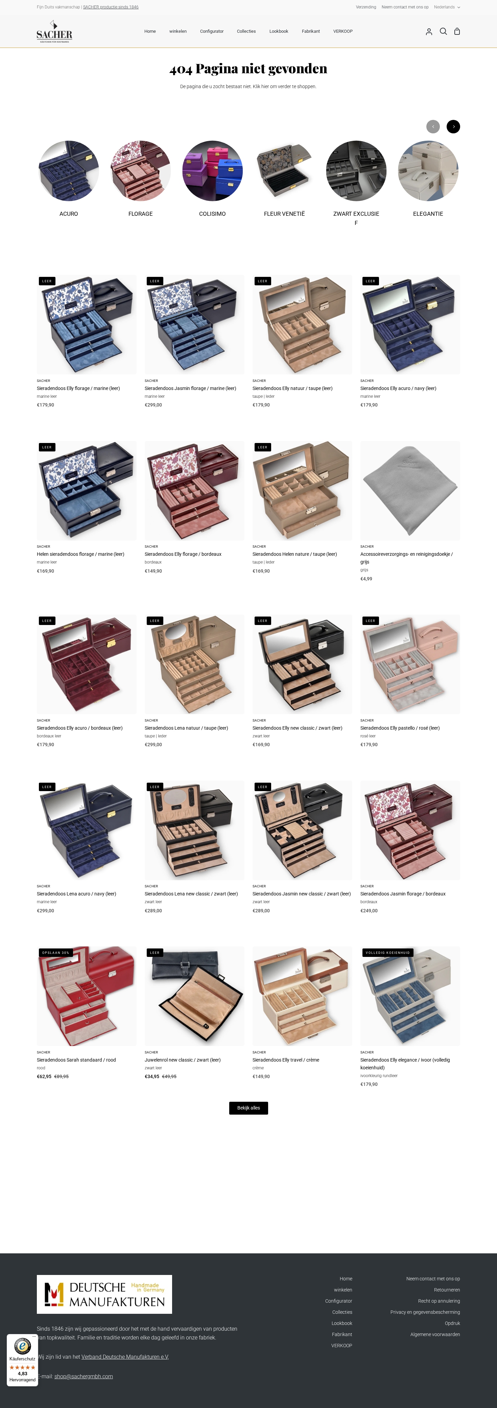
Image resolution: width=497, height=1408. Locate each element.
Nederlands (444, 7)
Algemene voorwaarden (435, 1334)
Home (346, 1279)
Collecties (342, 1312)
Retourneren (447, 1290)
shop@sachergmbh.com (83, 1376)
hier (265, 86)
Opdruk (452, 1323)
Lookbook (342, 1323)
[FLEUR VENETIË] (284, 183)
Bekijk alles (248, 1108)
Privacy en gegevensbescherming (425, 1312)
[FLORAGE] (141, 183)
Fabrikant (342, 1334)
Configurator (338, 1301)
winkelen (343, 1290)
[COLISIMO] (212, 183)
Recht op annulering (439, 1301)
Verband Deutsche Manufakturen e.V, (125, 1357)
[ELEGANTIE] (428, 183)
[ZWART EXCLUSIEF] (356, 188)
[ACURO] (69, 183)
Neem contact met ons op (433, 1279)
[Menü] (34, 1338)
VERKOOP (341, 1346)
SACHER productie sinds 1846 (111, 7)
